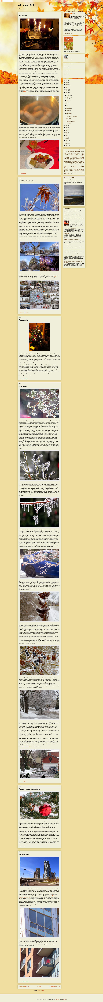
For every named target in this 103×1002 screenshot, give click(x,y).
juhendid (25, 91)
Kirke (76, 156)
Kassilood (66, 156)
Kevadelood (72, 156)
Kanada (82, 153)
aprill (67, 100)
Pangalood (74, 164)
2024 (67, 142)
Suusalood (81, 169)
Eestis (80, 150)
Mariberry (66, 72)
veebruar (68, 97)
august (68, 107)
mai (67, 102)
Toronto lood (81, 172)
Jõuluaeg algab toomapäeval (29, 789)
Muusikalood (66, 163)
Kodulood (81, 156)
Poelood (65, 166)
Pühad (82, 166)
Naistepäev (66, 233)
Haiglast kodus (67, 244)
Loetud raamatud (71, 161)
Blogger (64, 999)
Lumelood (66, 162)
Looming (82, 161)
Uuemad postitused (24, 986)
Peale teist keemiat (68, 208)
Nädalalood (82, 163)
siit (54, 84)
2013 (67, 94)
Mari (69, 162)
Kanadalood (77, 154)
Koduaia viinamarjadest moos (76, 221)
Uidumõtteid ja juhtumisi (69, 64)
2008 (67, 85)
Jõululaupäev (24, 320)
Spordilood (76, 169)
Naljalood (77, 163)
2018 (67, 132)
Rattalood (76, 168)
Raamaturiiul (68, 168)
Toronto (66, 172)
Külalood (77, 160)
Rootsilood (66, 169)
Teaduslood (77, 170)
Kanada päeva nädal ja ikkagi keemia (72, 239)
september (68, 108)
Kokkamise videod (67, 70)
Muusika (82, 162)
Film (83, 150)
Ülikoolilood (69, 173)
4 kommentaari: (23, 173)
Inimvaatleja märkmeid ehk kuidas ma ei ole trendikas (73, 262)
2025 (67, 143)
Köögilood (71, 160)
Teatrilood (82, 170)
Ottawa (69, 164)
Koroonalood (66, 158)
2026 (67, 145)
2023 (67, 140)
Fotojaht (71, 151)
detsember (68, 113)
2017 (67, 130)
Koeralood (66, 157)
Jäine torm (23, 386)
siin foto (52, 940)
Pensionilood (78, 164)
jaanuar (68, 95)
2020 (67, 135)
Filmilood (65, 151)
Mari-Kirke (73, 162)
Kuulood (82, 158)
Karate (82, 154)
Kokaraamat (74, 157)
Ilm (72, 153)
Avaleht (39, 986)
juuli (67, 105)
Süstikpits (66, 170)
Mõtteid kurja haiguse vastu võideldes (72, 214)
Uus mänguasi (24, 854)
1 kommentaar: (23, 781)
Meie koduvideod (67, 68)
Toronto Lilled (74, 172)
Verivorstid (23, 16)
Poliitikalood (73, 166)
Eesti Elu (55, 276)
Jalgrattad (78, 153)
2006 (67, 82)
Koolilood (82, 157)
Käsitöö (65, 160)
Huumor (82, 151)
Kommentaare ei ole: (24, 312)
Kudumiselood (78, 158)
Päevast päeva (67, 66)
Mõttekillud (72, 163)
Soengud (71, 169)
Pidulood (82, 164)
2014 (67, 125)
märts (67, 98)
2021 (67, 137)
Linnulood (66, 161)
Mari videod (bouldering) (69, 75)
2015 (67, 127)
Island (75, 153)
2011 (66, 90)
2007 (67, 84)
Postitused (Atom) (41, 990)
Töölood (65, 173)
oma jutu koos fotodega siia (29, 746)
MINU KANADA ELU (27, 5)
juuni (67, 103)
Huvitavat (67, 153)
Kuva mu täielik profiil (68, 33)
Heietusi (77, 151)
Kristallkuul (72, 158)
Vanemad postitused (54, 986)
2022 (67, 138)
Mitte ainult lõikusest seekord (70, 228)
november (68, 111)
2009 (67, 87)
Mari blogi (66, 74)
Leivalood (82, 160)
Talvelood (71, 170)
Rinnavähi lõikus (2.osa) (69, 255)
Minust (78, 162)
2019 (67, 133)
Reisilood (82, 168)
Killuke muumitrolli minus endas (70, 249)
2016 (67, 129)
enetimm (73, 13)
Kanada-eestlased (68, 154)
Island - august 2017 (69, 177)
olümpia (65, 164)
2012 (67, 92)
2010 (67, 89)
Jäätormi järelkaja (26, 181)
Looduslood (78, 161)
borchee (57, 999)
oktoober (68, 110)
